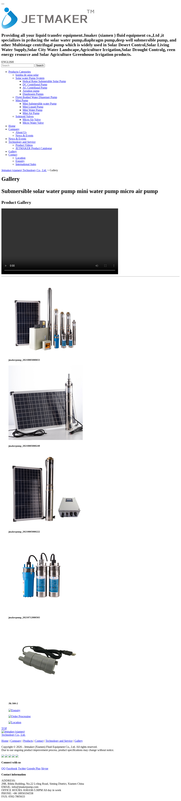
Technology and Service (22, 141)
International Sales (26, 164)
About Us (21, 132)
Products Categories (19, 71)
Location (20, 157)
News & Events (24, 135)
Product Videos (24, 145)
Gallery (12, 151)
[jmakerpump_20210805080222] (45, 524)
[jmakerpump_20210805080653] (45, 353)
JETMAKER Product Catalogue (34, 148)
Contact (12, 154)
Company (13, 129)
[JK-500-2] (45, 696)
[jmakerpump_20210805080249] (45, 438)
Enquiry (20, 161)
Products (28, 740)
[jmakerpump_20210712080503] (45, 610)
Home (11, 125)
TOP (4, 728)
